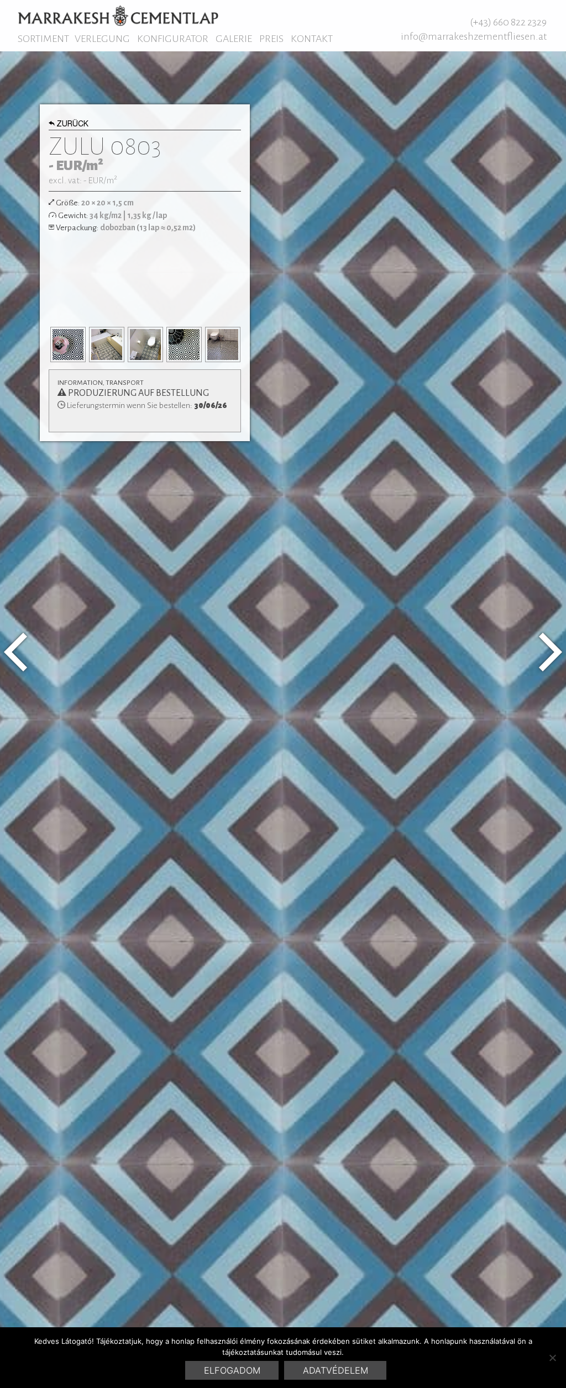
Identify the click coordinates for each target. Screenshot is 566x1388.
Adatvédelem (335, 1370)
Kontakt (312, 38)
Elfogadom (232, 1370)
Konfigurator (172, 38)
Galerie (234, 38)
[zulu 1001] (550, 652)
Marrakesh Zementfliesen (118, 15)
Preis (271, 38)
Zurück (72, 125)
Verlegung (102, 38)
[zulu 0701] (15, 652)
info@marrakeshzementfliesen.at (474, 36)
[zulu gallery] (68, 344)
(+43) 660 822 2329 (508, 22)
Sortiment (43, 38)
